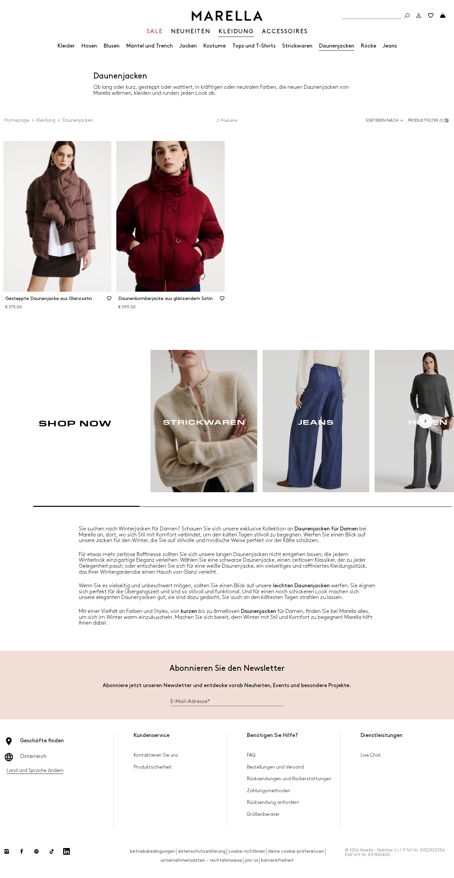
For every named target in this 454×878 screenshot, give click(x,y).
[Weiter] (425, 421)
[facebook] (21, 851)
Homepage (16, 120)
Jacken (188, 46)
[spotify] (36, 851)
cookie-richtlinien (247, 851)
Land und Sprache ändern (35, 770)
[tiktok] (51, 851)
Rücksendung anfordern (273, 802)
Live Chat (371, 755)
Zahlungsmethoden (268, 791)
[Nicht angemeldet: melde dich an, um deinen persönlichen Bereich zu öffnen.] (418, 15)
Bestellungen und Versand (275, 767)
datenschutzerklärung (202, 851)
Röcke (368, 46)
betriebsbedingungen (152, 851)
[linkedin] (66, 851)
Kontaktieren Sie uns (156, 755)
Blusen (112, 46)
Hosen (89, 46)
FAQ (251, 755)
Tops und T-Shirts (254, 46)
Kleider (66, 46)
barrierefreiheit (277, 860)
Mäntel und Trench (149, 46)
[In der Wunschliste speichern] (109, 301)
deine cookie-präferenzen (296, 851)
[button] (429, 120)
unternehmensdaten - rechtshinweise (201, 860)
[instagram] (6, 851)
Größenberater (263, 814)
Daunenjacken (336, 46)
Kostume (214, 46)
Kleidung (46, 120)
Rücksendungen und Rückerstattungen (289, 779)
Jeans (390, 46)
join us (251, 860)
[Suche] (406, 15)
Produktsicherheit (153, 767)
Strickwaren (297, 46)
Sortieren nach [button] (382, 120)
